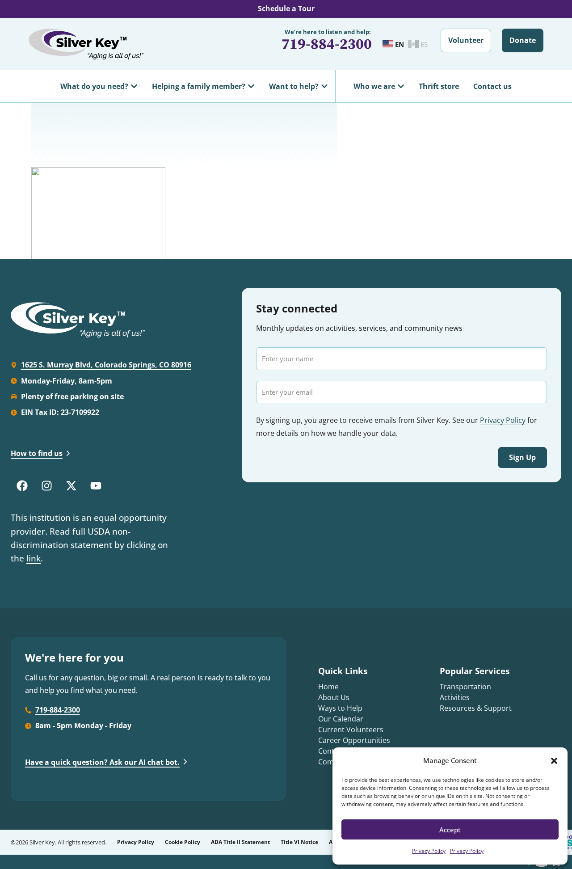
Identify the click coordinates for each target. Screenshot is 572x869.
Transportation (465, 686)
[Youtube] (95, 485)
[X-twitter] (71, 485)
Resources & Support (476, 708)
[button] (554, 760)
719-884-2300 (327, 44)
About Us (333, 697)
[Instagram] (46, 485)
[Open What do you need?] (134, 86)
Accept (450, 829)
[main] (286, 181)
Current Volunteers (350, 729)
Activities (455, 697)
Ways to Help (340, 708)
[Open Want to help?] (324, 86)
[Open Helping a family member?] (251, 86)
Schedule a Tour (286, 8)
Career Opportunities (354, 740)
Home (328, 686)
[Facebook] (22, 485)
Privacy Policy (429, 851)
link (33, 558)
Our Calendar (340, 718)
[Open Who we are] (400, 86)
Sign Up (522, 457)
